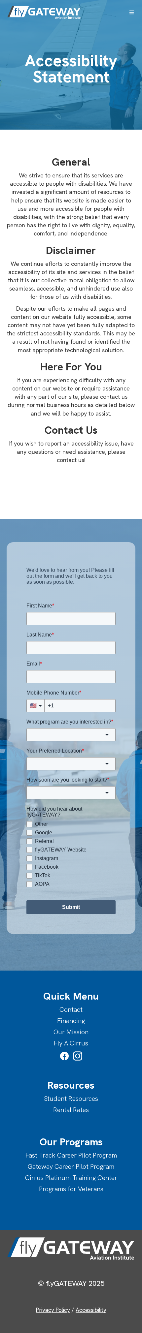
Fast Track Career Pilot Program (71, 1155)
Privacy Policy (53, 1310)
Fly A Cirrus (71, 1043)
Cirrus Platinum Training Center (71, 1177)
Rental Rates (71, 1109)
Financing (71, 1020)
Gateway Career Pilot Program (71, 1166)
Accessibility (91, 1310)
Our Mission (71, 1032)
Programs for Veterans (71, 1189)
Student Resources (71, 1098)
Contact (71, 1009)
